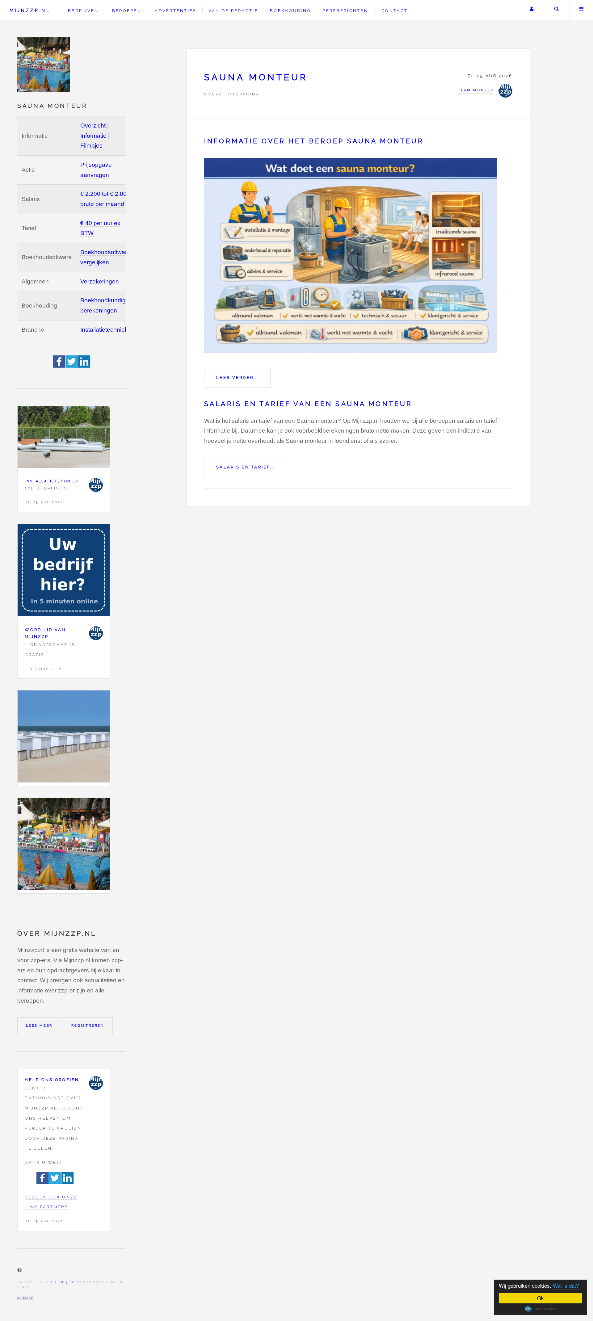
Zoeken (556, 10)
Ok (540, 1298)
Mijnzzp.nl (30, 10)
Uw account (531, 10)
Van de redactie (233, 10)
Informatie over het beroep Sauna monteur (314, 141)
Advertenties (175, 10)
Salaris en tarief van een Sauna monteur (308, 404)
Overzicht (93, 125)
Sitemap (25, 1297)
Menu (581, 10)
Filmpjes (91, 145)
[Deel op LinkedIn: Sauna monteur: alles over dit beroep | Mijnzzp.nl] (84, 366)
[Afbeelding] (64, 738)
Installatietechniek (104, 329)
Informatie (93, 135)
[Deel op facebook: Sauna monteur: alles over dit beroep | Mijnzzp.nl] (59, 366)
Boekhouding (290, 10)
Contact (394, 10)
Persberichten (345, 10)
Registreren (87, 1025)
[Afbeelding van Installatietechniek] (64, 438)
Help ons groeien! (53, 1079)
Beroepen (126, 10)
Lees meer (39, 1025)
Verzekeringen (99, 281)
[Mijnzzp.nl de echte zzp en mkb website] (44, 64)
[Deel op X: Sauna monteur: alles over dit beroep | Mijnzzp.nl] (72, 366)
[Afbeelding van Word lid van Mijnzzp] (64, 571)
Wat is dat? (566, 1285)
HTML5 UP (65, 1282)
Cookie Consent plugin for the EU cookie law (540, 1309)
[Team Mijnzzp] (96, 485)
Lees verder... (237, 377)
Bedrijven (83, 10)
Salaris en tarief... (245, 467)
